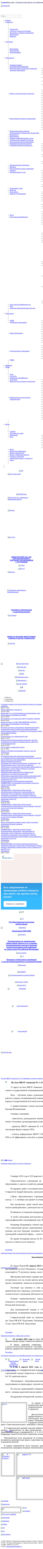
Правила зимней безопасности (11, 761)
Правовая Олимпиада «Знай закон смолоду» (15, 1336)
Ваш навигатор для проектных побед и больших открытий (20, 718)
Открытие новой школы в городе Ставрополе (16, 1163)
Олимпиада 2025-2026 (21, 931)
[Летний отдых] (36, 1361)
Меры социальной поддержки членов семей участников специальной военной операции (19, 823)
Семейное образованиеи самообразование (21, 611)
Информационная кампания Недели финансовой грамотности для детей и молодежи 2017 (17, 773)
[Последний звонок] (25, 1361)
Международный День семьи (10, 770)
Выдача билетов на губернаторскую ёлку (14, 736)
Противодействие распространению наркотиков (17, 781)
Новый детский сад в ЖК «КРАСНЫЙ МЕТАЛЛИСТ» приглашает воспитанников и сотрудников (19, 723)
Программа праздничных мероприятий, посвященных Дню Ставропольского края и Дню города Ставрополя (20, 764)
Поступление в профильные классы (12, 747)
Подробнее (8, 1160)
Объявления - (5, 786)
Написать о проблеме (15, 904)
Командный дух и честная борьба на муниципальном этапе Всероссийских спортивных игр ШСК (20, 714)
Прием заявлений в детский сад (11, 710)
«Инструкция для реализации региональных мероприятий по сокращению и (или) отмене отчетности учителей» (21, 768)
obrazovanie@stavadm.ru (14, 1546)
